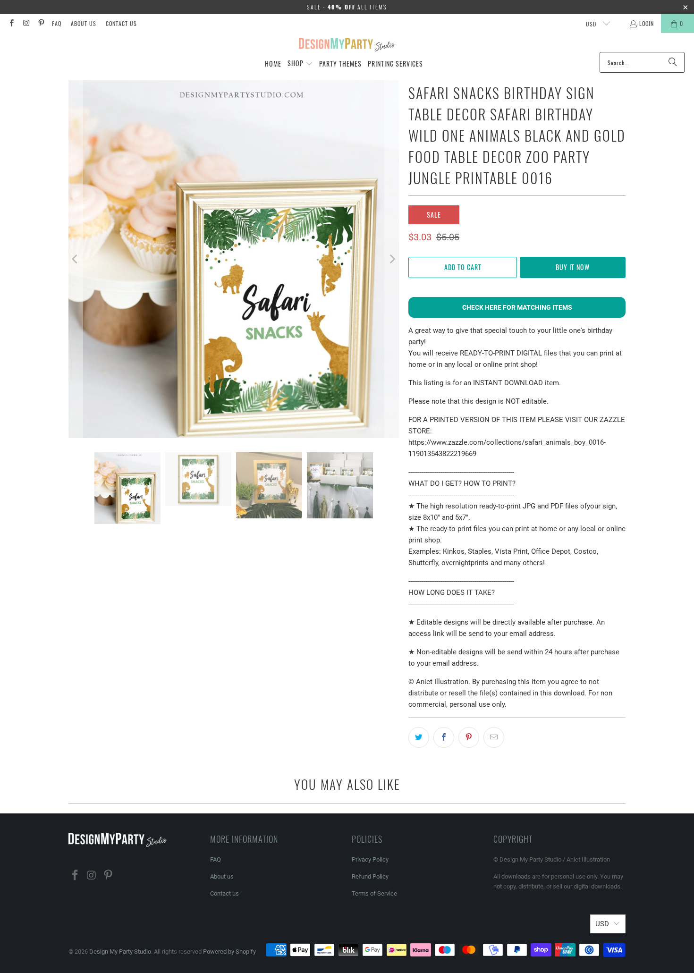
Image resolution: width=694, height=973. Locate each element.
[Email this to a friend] (493, 737)
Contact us (121, 23)
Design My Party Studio (120, 951)
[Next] (391, 259)
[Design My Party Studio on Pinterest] (41, 23)
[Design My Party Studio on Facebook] (11, 23)
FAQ (56, 23)
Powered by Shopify (229, 951)
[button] (300, 64)
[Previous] (75, 259)
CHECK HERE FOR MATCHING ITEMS (517, 307)
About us (83, 23)
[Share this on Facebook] (443, 737)
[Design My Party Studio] (347, 45)
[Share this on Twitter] (418, 737)
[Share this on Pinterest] (468, 737)
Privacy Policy (370, 859)
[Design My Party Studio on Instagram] (26, 23)
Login (646, 23)
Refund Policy (370, 876)
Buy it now (573, 267)
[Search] (673, 62)
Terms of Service (374, 893)
